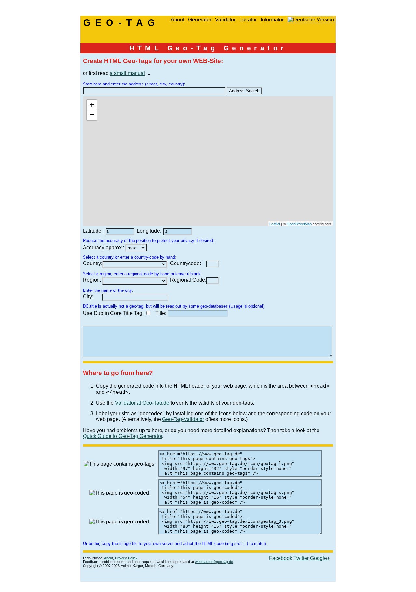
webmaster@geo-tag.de (214, 562)
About (177, 19)
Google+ (320, 558)
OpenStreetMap (299, 223)
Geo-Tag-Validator (183, 419)
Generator (199, 19)
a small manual (127, 73)
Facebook (280, 558)
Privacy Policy (126, 558)
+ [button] (92, 105)
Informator (272, 19)
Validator (225, 19)
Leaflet (274, 223)
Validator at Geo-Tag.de (142, 402)
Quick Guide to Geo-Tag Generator (122, 436)
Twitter (301, 558)
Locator (248, 19)
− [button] (92, 115)
